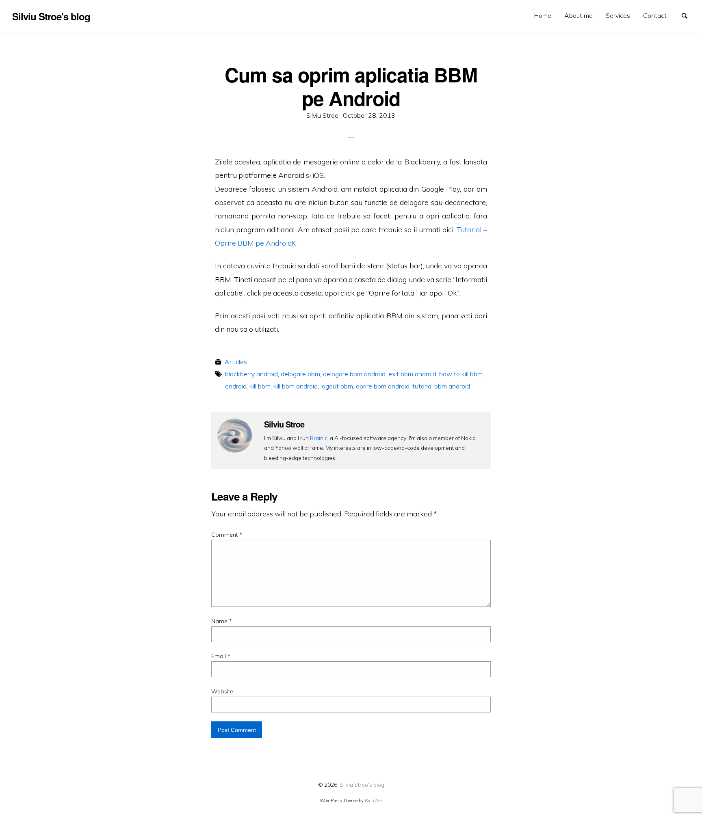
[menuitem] (543, 16)
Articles (236, 362)
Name (221, 621)
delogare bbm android (354, 374)
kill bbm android (295, 386)
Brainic (318, 437)
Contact (655, 15)
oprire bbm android (383, 386)
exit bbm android (412, 374)
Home (542, 15)
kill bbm (260, 386)
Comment (226, 534)
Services (618, 15)
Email (220, 656)
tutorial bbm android (441, 386)
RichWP (373, 800)
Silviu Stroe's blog (362, 784)
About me (578, 15)
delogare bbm (300, 374)
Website (222, 691)
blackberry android (251, 374)
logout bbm (337, 386)
